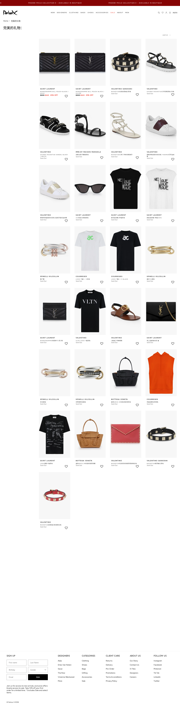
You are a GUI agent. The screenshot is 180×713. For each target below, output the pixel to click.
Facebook (158, 665)
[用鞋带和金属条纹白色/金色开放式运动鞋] (54, 188)
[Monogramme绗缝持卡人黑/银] (54, 311)
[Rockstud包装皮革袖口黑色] (125, 62)
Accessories (87, 677)
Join (38, 677)
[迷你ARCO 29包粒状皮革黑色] (125, 372)
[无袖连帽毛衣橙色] (161, 372)
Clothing (85, 661)
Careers (133, 677)
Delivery (109, 665)
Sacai (60, 669)
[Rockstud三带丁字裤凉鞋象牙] (125, 125)
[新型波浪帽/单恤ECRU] (161, 188)
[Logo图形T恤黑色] (54, 434)
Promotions (110, 673)
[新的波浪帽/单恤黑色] (125, 188)
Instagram (158, 661)
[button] (53, 12)
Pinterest (157, 669)
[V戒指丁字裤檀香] (125, 311)
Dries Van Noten (64, 665)
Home (5, 21)
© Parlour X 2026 (13, 702)
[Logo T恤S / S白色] (90, 249)
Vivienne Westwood (66, 677)
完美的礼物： (16, 21)
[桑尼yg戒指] (161, 249)
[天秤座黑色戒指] (90, 372)
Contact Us (134, 665)
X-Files (133, 669)
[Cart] (170, 12)
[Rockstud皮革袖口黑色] (161, 434)
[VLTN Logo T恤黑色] (90, 311)
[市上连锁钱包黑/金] (161, 311)
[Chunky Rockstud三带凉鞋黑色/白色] (161, 62)
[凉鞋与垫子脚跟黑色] (90, 125)
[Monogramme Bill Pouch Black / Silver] (90, 62)
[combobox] (37, 670)
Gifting (84, 673)
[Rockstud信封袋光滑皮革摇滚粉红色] (125, 434)
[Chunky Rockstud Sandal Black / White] (54, 125)
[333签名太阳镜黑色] (90, 188)
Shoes (84, 665)
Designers (134, 673)
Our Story (134, 661)
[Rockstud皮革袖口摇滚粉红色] (54, 495)
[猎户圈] (54, 249)
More (60, 681)
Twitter (157, 681)
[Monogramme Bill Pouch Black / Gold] (54, 62)
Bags (84, 669)
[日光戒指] (54, 372)
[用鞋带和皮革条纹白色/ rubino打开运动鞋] (161, 125)
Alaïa (60, 661)
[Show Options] (45, 670)
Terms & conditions (114, 677)
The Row (61, 673)
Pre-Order (110, 669)
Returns (109, 661)
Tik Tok (156, 673)
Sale (83, 681)
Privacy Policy (111, 681)
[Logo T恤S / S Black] (125, 249)
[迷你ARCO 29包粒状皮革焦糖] (90, 434)
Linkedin (157, 677)
